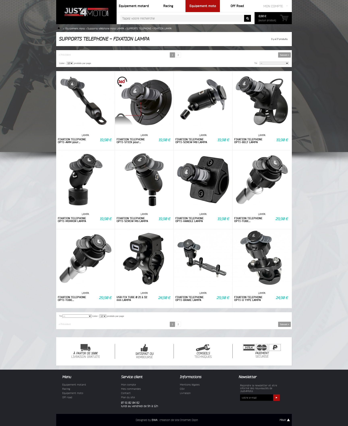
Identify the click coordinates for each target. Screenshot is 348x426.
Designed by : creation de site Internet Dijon (167, 420)
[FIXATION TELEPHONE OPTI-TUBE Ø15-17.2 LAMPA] (262, 180)
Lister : (62, 63)
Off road (67, 397)
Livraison (185, 393)
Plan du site (128, 397)
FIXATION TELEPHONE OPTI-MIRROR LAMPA (72, 220)
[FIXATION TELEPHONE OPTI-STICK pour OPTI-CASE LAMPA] (144, 101)
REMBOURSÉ (144, 355)
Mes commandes (131, 388)
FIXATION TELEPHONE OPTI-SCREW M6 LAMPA (132, 220)
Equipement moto (75, 28)
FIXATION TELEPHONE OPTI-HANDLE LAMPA (189, 220)
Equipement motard (74, 384)
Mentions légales (190, 384)
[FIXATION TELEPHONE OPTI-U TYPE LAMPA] (262, 258)
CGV (182, 388)
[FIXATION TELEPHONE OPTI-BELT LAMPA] (262, 101)
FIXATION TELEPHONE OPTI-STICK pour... (131, 141)
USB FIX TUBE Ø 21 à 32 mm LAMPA (132, 299)
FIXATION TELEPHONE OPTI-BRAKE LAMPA (189, 299)
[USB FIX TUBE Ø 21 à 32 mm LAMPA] (144, 258)
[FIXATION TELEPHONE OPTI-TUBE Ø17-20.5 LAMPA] (85, 258)
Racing (66, 388)
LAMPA (85, 135)
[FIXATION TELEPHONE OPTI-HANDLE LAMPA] (203, 180)
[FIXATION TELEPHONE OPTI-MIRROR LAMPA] (85, 180)
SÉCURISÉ (262, 355)
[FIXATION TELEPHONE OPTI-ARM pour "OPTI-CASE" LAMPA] (85, 101)
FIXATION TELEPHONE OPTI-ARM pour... (72, 141)
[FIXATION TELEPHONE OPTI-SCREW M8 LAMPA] (203, 101)
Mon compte (128, 384)
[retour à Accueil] (58, 28)
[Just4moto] (86, 12)
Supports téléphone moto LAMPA (105, 28)
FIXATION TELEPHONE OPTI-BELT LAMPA (248, 141)
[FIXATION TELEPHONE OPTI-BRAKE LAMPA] (203, 258)
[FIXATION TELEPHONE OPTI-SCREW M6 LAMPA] (144, 180)
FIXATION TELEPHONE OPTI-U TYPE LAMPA (248, 299)
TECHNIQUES (203, 355)
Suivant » (284, 55)
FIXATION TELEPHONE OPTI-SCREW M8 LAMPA (191, 141)
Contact (126, 393)
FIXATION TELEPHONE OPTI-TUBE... (248, 220)
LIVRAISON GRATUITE (85, 355)
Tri (255, 63)
